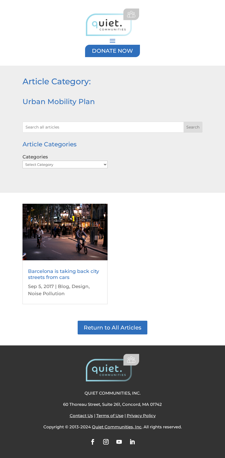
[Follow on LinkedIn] (132, 441)
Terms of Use (109, 415)
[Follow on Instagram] (105, 441)
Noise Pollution (46, 293)
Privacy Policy (141, 415)
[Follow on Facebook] (92, 441)
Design (80, 286)
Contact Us (81, 415)
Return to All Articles (112, 327)
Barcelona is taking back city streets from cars (63, 274)
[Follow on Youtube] (119, 441)
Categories (35, 157)
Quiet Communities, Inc (117, 426)
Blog (63, 286)
